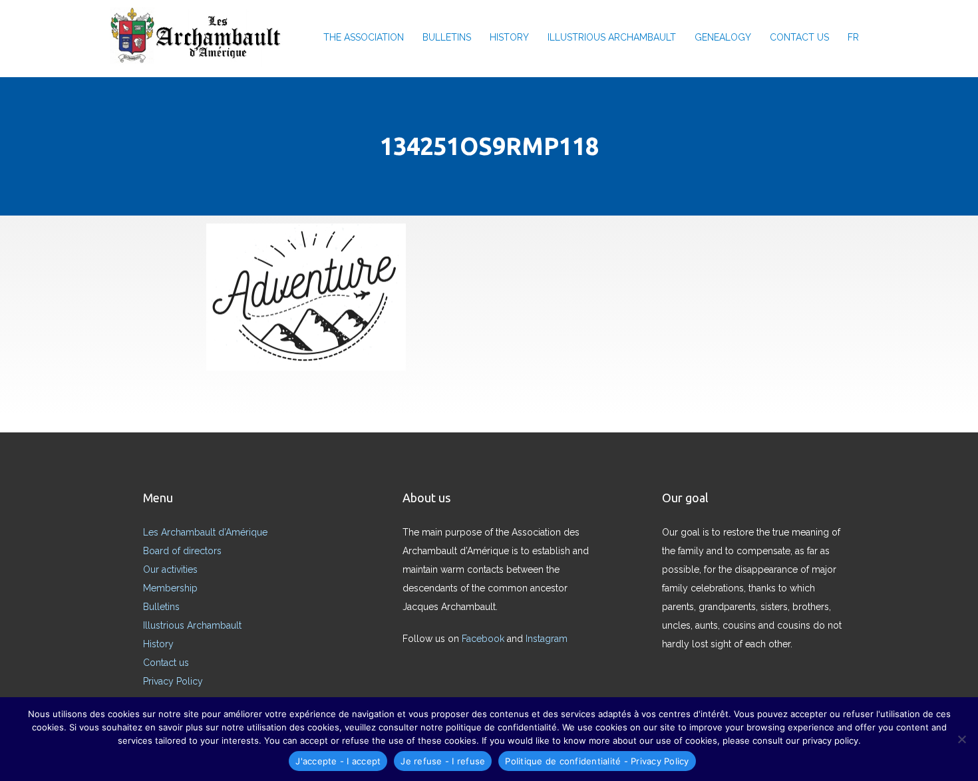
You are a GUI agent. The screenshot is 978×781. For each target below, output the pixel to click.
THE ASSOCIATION (363, 37)
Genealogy (723, 37)
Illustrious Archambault (612, 37)
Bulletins (161, 606)
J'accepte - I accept (338, 761)
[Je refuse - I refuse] (961, 739)
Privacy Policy (173, 681)
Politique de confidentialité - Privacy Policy (597, 761)
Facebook (483, 638)
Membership (170, 588)
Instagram (547, 638)
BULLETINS (446, 37)
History (158, 644)
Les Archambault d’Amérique (205, 532)
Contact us (799, 37)
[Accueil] (200, 37)
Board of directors (182, 551)
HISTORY (509, 37)
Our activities (170, 569)
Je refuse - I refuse (443, 761)
